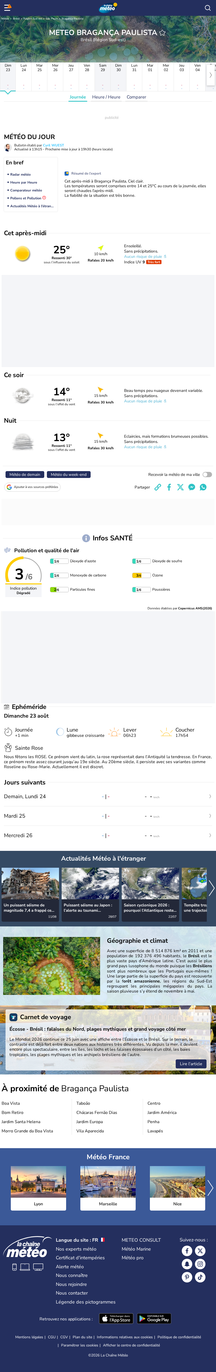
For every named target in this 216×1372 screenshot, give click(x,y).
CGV (64, 1337)
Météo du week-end (69, 474)
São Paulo (52, 19)
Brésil (16, 19)
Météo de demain (24, 474)
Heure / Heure (106, 97)
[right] (211, 75)
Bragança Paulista (72, 19)
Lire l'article (191, 1064)
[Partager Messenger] (191, 487)
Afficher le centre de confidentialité (131, 1345)
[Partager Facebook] (169, 487)
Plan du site (82, 1337)
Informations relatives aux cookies (125, 1337)
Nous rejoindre (71, 1284)
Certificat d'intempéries (80, 1258)
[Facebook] (187, 1251)
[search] (208, 8)
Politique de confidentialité (179, 1337)
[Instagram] (200, 1264)
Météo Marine (136, 1249)
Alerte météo (70, 1267)
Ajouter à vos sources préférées (36, 487)
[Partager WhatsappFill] (203, 487)
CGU (52, 1337)
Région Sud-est (32, 19)
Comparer (136, 97)
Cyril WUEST (53, 145)
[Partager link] (157, 487)
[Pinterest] (187, 1277)
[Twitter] (200, 1251)
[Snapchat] (187, 1264)
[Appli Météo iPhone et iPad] (116, 1319)
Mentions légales (29, 1337)
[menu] (8, 8)
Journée (78, 97)
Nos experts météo (76, 1249)
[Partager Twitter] (180, 487)
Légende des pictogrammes (86, 1302)
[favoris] (162, 32)
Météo (5, 19)
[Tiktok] (200, 1277)
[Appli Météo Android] (154, 1319)
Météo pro (133, 1258)
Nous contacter (72, 1293)
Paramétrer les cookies (79, 1345)
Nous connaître (72, 1275)
